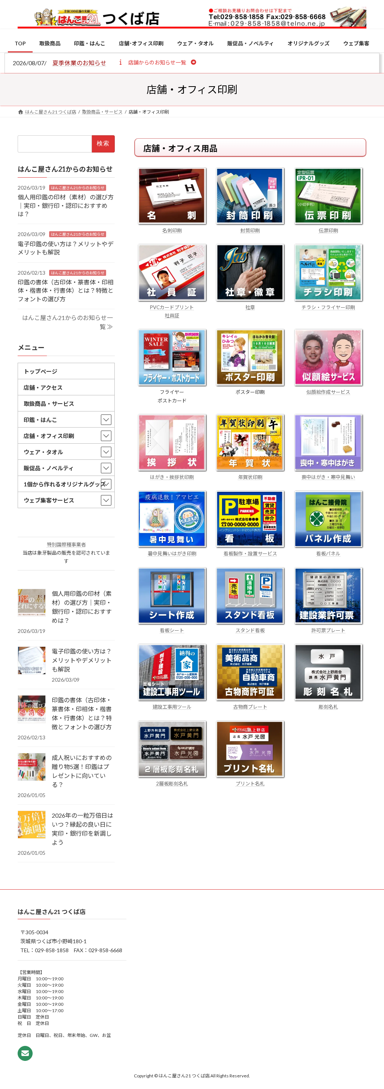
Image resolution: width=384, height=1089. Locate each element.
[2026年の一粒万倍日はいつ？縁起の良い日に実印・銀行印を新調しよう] (32, 825)
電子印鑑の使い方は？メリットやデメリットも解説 (82, 660)
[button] (157, 62)
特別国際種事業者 (66, 544)
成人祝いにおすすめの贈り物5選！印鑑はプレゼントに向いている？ (82, 771)
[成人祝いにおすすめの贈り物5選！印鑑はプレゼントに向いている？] (32, 767)
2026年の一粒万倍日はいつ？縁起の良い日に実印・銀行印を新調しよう (82, 829)
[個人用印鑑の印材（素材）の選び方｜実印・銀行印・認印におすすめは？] (32, 603)
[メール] (25, 1053)
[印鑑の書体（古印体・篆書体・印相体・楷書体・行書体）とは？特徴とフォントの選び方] (32, 709)
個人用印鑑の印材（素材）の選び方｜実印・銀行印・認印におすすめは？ (66, 205)
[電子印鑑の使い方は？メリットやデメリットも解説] (32, 661)
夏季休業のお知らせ (79, 62)
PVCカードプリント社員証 (172, 311)
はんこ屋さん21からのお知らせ (77, 187)
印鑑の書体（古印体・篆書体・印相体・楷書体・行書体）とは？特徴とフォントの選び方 (66, 290)
